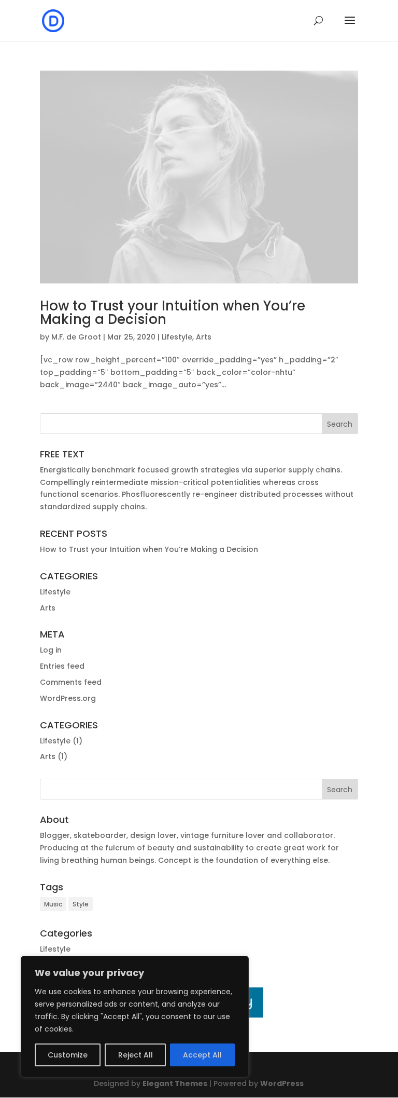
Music (53, 904)
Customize (68, 1055)
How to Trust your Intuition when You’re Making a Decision (172, 312)
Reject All (135, 1055)
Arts (203, 337)
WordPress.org (68, 698)
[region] (135, 1016)
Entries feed (62, 666)
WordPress (282, 1083)
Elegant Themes (175, 1083)
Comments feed (71, 682)
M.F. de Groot (76, 337)
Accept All (202, 1055)
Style (81, 904)
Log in (51, 650)
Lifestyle (177, 337)
